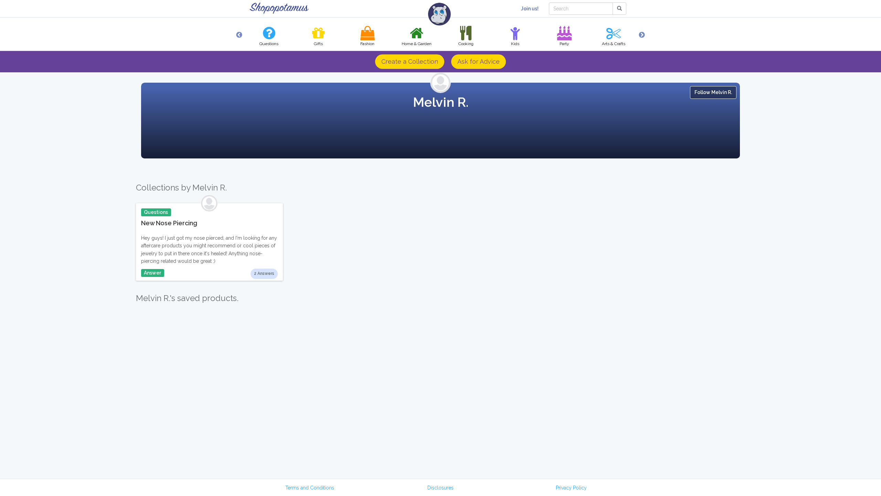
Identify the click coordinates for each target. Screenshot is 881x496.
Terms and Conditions (309, 487)
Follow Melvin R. (713, 92)
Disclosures (440, 487)
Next (641, 35)
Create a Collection (409, 61)
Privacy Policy (571, 487)
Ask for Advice (478, 61)
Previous (239, 35)
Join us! (530, 8)
